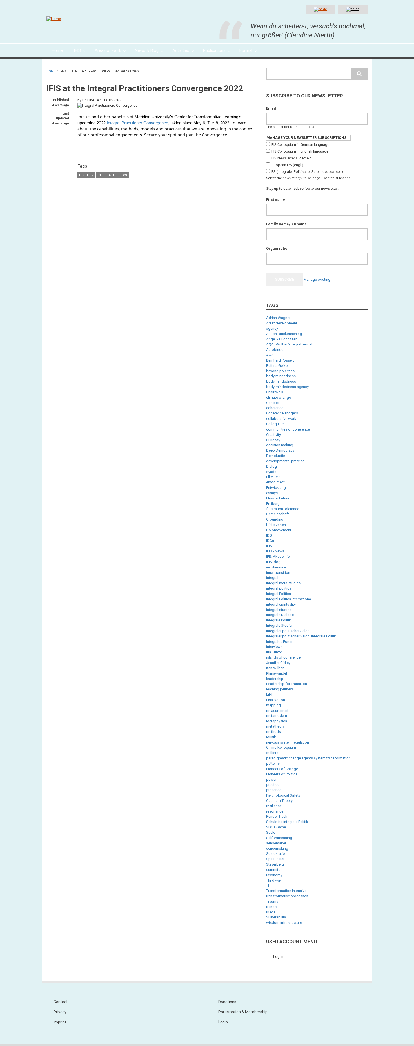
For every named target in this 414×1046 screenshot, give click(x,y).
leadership (274, 679)
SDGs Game (276, 827)
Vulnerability (276, 917)
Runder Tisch (276, 816)
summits (273, 869)
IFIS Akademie (278, 556)
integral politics (278, 588)
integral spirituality (281, 604)
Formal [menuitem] (245, 50)
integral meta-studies (283, 583)
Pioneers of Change (282, 769)
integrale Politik (278, 620)
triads (270, 912)
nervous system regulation (287, 742)
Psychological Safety (283, 795)
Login (223, 1022)
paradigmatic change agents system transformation (308, 758)
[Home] (53, 19)
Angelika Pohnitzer (281, 339)
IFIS (269, 546)
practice (272, 784)
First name (275, 199)
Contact (61, 1002)
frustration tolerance (282, 509)
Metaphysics (276, 721)
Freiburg (273, 503)
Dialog (271, 466)
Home (50, 71)
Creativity (273, 434)
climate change (278, 397)
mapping (273, 705)
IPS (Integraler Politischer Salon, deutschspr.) (307, 171)
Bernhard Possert (280, 360)
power (271, 779)
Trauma (272, 901)
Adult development (281, 323)
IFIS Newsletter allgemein (291, 158)
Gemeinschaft (277, 514)
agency (272, 328)
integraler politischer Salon (288, 631)
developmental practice (285, 461)
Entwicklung (276, 487)
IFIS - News (275, 551)
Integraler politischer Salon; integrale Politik (301, 636)
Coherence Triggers (282, 413)
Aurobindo (275, 349)
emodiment (275, 482)
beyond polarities (280, 371)
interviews (274, 646)
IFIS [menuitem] (77, 50)
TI (267, 885)
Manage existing (317, 279)
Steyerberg (275, 864)
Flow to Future (277, 498)
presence (273, 790)
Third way (274, 880)
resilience (274, 806)
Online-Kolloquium (281, 747)
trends (271, 907)
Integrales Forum (279, 641)
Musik (271, 737)
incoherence (276, 567)
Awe (269, 355)
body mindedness (281, 376)
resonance (274, 811)
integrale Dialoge (280, 615)
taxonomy (274, 875)
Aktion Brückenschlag (284, 334)
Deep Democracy (280, 450)
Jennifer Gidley (278, 663)
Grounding (274, 519)
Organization (278, 248)
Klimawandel (276, 673)
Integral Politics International (289, 599)
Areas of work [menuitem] (108, 50)
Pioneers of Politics (281, 774)
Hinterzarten (276, 525)
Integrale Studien (279, 625)
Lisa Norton (275, 700)
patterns (273, 763)
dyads (271, 472)
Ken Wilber (275, 668)
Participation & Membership (243, 1012)
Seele (270, 832)
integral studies (278, 610)
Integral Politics (112, 175)
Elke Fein (86, 175)
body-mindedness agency (287, 387)
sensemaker (276, 843)
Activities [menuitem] (180, 50)
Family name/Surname (286, 224)
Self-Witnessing (279, 838)
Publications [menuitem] (214, 50)
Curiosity (273, 440)
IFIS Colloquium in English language (299, 151)
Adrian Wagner (278, 318)
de (324, 9)
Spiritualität (275, 859)
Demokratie (275, 456)
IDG (269, 535)
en (357, 9)
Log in (278, 956)
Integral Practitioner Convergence (137, 123)
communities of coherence (288, 429)
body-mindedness (281, 381)
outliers (272, 753)
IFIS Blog (273, 562)
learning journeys (280, 689)
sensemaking (277, 848)
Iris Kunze (274, 652)
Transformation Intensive (286, 891)
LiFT (269, 694)
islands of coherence (283, 657)
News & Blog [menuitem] (147, 50)
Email (271, 108)
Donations (227, 1002)
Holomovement (278, 530)
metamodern (276, 715)
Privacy (60, 1012)
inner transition (278, 572)
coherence (274, 408)
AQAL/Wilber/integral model (289, 344)
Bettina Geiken (278, 365)
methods (273, 732)
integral (272, 578)
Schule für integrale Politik (287, 822)
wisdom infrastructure (284, 922)
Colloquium (275, 424)
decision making (279, 445)
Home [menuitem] (57, 50)
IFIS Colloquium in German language (300, 144)
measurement (277, 710)
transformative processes (287, 896)
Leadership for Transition (286, 684)
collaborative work (281, 418)
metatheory (275, 726)
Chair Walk (274, 392)
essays (272, 493)
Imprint (60, 1022)
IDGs (270, 541)
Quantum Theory (279, 801)
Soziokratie (275, 853)
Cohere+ (273, 403)
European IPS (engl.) (287, 165)
